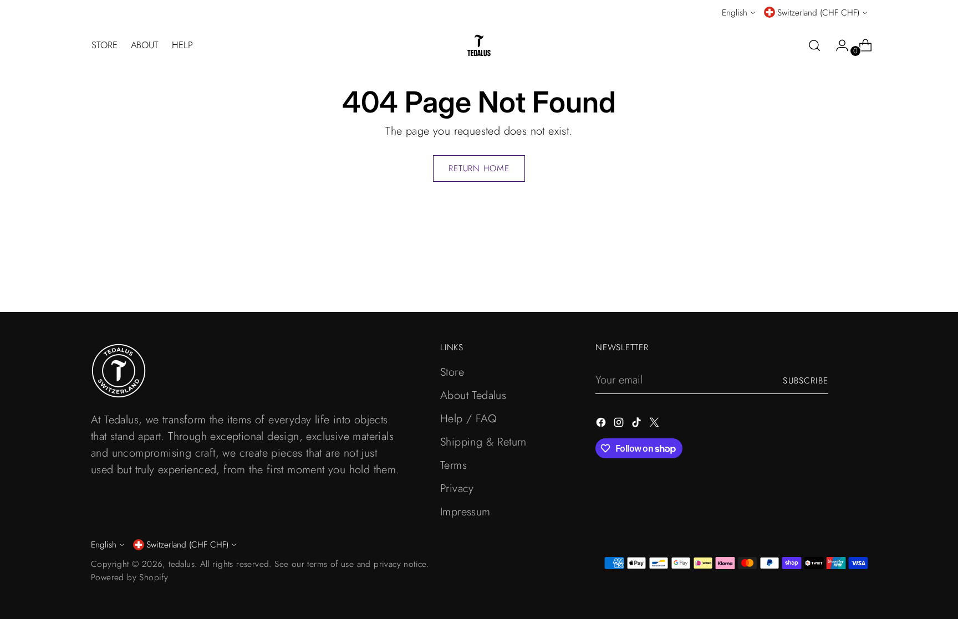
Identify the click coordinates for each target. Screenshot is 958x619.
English (734, 12)
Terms (453, 465)
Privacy (457, 488)
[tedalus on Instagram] (619, 424)
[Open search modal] (814, 45)
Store (452, 372)
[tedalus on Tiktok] (637, 424)
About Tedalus (473, 395)
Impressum (465, 512)
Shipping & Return (483, 442)
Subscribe (805, 380)
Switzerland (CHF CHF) (818, 12)
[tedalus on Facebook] (602, 424)
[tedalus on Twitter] (655, 424)
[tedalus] (479, 45)
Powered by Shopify (129, 577)
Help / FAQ (468, 419)
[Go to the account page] (838, 45)
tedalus (182, 563)
